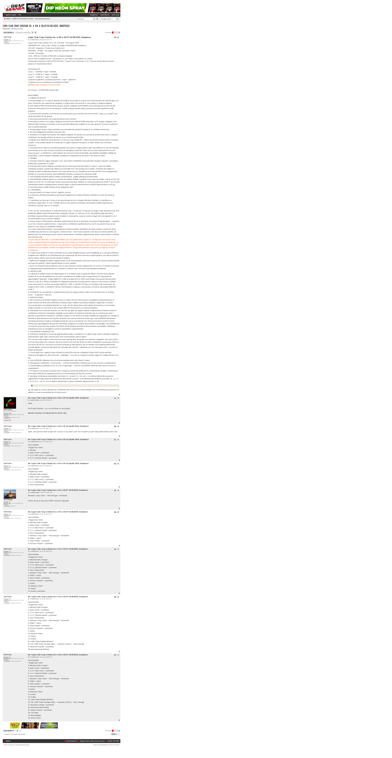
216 (10, 39)
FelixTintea (8, 37)
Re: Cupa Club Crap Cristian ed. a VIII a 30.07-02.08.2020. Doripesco (58, 490)
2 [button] (114, 32)
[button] (119, 32)
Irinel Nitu (20, 29)
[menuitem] (19, 15)
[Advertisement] (89, 725)
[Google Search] (117, 19)
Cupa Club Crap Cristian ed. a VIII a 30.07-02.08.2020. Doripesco (36, 25)
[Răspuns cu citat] (115, 37)
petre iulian (8, 409)
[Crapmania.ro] (14, 7)
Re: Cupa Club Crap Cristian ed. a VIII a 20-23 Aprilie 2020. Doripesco (58, 398)
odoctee (14, 29)
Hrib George (8, 499)
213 (9, 502)
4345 (10, 413)
